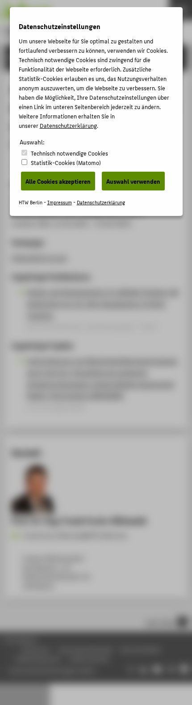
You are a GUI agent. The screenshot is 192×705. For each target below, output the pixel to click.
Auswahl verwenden (133, 181)
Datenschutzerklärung (68, 125)
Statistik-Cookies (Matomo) (66, 162)
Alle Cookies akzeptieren (58, 181)
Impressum (59, 202)
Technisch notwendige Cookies (69, 153)
